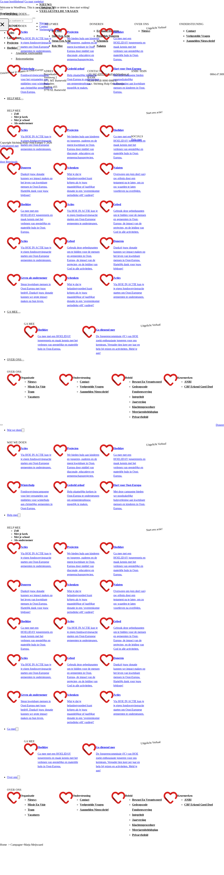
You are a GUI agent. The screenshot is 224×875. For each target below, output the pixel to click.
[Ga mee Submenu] (19, 312)
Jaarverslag (139, 401)
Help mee (14, 98)
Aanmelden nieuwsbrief (94, 391)
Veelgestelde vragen (92, 386)
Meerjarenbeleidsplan (145, 411)
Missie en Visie (37, 386)
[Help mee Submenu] (22, 99)
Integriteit (138, 396)
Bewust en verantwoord (147, 381)
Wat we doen (17, 13)
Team (31, 391)
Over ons (14, 359)
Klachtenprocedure (143, 406)
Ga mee (12, 311)
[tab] (80, 113)
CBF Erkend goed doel (198, 386)
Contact (47, 7)
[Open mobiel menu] (1, 424)
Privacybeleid (140, 416)
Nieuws (45, 4)
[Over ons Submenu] (22, 360)
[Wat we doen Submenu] (28, 14)
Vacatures (34, 396)
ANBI (187, 381)
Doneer (220, 424)
